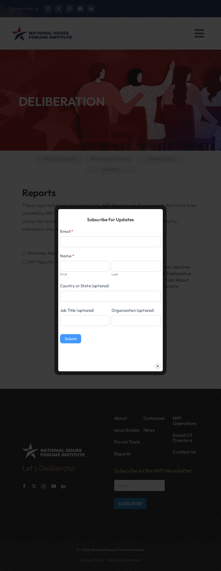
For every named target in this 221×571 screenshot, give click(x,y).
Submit (71, 339)
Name (67, 255)
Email (66, 231)
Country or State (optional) (84, 285)
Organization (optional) (133, 310)
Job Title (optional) (77, 310)
